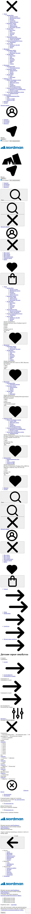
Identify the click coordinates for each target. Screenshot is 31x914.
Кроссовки (12, 30)
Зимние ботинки (14, 22)
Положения (10, 874)
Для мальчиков (7, 794)
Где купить (6, 122)
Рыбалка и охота (8, 78)
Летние (11, 72)
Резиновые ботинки (15, 67)
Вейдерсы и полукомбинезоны (17, 89)
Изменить (3, 139)
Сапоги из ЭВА (11, 100)
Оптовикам (6, 120)
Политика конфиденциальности (9, 895)
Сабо (11, 35)
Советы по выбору (11, 868)
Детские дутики (14, 16)
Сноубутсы (12, 20)
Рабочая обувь (7, 94)
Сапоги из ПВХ (11, 98)
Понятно (3, 912)
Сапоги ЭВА (13, 24)
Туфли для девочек (14, 39)
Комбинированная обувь (13, 96)
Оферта (19, 895)
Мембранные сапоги (15, 18)
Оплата (8, 870)
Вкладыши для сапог (15, 27)
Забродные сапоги (14, 82)
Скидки (6, 103)
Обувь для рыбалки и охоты (14, 80)
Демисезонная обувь (12, 37)
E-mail (16, 836)
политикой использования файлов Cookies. (12, 910)
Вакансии (6, 123)
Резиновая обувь (11, 66)
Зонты (11, 47)
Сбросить (3, 741)
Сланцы (12, 63)
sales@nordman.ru (5, 828)
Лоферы (12, 61)
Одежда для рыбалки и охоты (14, 88)
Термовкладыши (14, 93)
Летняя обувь (10, 28)
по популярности (8, 674)
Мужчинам (6, 65)
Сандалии (12, 32)
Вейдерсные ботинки (15, 86)
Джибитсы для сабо (15, 45)
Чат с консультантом (14, 141)
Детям (5, 14)
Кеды (11, 31)
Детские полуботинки (15, 38)
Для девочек (7, 795)
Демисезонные (13, 26)
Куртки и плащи (14, 90)
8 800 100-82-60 (5, 826)
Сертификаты (10, 864)
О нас (8, 862)
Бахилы (12, 84)
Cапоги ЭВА (13, 51)
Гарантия (6, 119)
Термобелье (13, 42)
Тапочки (12, 34)
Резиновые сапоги (11, 23)
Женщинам (6, 49)
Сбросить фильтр (10, 720)
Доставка (9, 869)
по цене (6, 662)
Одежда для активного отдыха (14, 41)
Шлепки (12, 58)
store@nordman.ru (14, 825)
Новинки (6, 101)
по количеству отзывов (9, 676)
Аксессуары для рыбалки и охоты (15, 92)
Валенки (12, 19)
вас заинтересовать (20, 799)
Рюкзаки (12, 46)
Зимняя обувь (10, 15)
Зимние (12, 73)
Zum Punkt (13, 904)
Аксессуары (10, 43)
